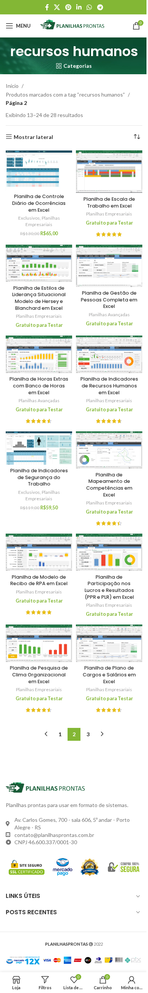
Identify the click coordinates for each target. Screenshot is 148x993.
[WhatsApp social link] (89, 7)
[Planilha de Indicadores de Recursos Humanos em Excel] (109, 354)
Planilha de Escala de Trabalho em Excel (109, 202)
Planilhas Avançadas (109, 314)
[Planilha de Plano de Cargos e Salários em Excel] (109, 643)
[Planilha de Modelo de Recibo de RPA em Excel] (39, 552)
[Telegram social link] (99, 7)
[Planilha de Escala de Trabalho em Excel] (109, 171)
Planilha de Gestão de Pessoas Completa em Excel (109, 299)
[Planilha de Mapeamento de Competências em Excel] (109, 449)
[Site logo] (74, 25)
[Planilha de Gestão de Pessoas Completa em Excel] (109, 266)
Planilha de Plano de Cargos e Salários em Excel (109, 674)
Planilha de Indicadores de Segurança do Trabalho (39, 477)
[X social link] (57, 7)
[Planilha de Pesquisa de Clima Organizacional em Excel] (39, 643)
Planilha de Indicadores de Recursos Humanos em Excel (109, 385)
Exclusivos (29, 218)
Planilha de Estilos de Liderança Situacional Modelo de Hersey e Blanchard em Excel (39, 298)
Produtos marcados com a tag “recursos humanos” (65, 94)
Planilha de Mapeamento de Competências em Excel (109, 485)
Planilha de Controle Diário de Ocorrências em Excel (39, 203)
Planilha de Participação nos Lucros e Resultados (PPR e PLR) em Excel (109, 587)
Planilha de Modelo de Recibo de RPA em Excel (39, 580)
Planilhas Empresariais (42, 221)
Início (12, 86)
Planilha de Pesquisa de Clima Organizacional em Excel (39, 674)
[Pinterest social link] (68, 7)
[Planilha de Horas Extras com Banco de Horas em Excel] (39, 354)
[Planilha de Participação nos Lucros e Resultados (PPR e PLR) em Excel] (109, 552)
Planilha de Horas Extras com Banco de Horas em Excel (38, 385)
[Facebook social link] (47, 7)
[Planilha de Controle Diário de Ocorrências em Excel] (39, 170)
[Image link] (47, 787)
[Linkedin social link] (79, 7)
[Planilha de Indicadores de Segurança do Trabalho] (39, 448)
